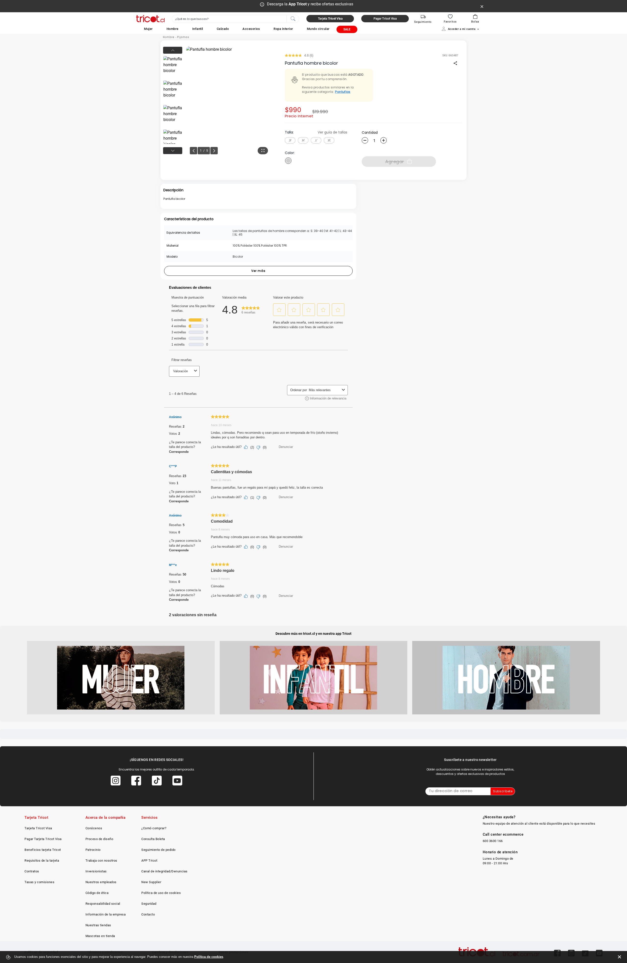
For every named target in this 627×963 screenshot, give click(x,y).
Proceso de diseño (99, 839)
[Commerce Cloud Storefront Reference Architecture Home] (150, 18)
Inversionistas (96, 871)
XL (329, 140)
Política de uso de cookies (161, 893)
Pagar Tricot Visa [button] (385, 18)
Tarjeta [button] (330, 18)
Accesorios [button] (251, 29)
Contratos (31, 871)
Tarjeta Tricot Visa (38, 828)
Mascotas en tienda (100, 936)
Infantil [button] (197, 29)
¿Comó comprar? (153, 828)
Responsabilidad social (102, 903)
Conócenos (93, 828)
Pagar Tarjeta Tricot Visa (43, 839)
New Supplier (151, 882)
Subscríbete (502, 791)
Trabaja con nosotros (101, 860)
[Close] (482, 6)
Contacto (148, 914)
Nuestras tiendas (98, 925)
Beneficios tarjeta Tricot (42, 850)
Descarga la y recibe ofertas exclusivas (310, 4)
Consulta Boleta (153, 839)
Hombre (168, 37)
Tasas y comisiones (39, 882)
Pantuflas (342, 91)
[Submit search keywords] (293, 18)
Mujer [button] (148, 29)
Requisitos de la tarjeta (41, 860)
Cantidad (370, 132)
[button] (148, 29)
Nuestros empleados (101, 882)
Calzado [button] (223, 29)
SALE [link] (346, 29)
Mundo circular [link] (318, 29)
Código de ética (97, 893)
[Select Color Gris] (288, 161)
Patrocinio (93, 850)
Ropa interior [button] (283, 29)
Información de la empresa (105, 914)
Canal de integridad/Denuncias (164, 871)
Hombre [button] (173, 29)
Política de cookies (208, 957)
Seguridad (149, 903)
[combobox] (235, 19)
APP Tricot (149, 860)
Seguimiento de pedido (158, 850)
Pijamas (183, 37)
